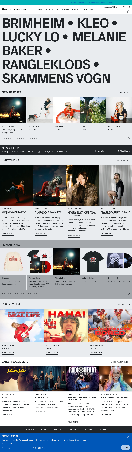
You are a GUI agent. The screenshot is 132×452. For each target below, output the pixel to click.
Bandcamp (88, 429)
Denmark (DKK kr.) (111, 7)
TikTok (43, 429)
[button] (128, 7)
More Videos (122, 304)
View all (124, 93)
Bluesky (103, 429)
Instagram (29, 429)
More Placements (119, 362)
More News (122, 161)
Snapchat (58, 429)
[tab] (2, 138)
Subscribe (123, 151)
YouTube (72, 429)
